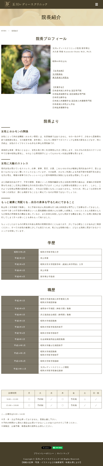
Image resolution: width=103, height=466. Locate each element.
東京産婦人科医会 (61, 78)
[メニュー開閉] (96, 4)
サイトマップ (63, 453)
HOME (3, 31)
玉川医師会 (58, 74)
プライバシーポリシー (44, 453)
